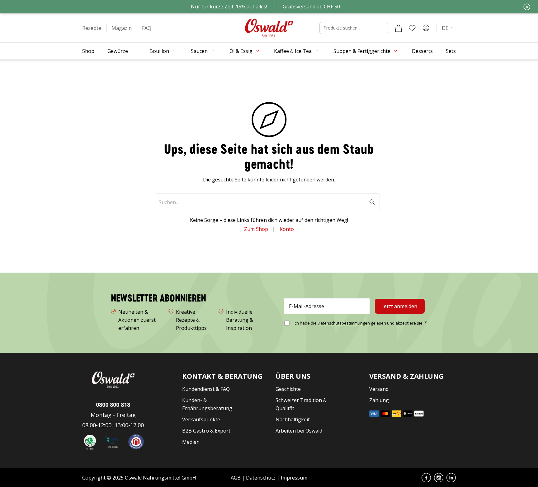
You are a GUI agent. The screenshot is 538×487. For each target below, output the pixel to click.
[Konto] (426, 28)
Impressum (294, 477)
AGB (236, 477)
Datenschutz (261, 477)
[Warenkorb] (398, 28)
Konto (287, 229)
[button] (91, 28)
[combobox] (353, 28)
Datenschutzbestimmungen (344, 323)
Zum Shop (256, 229)
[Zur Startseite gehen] (269, 27)
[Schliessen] (527, 7)
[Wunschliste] (412, 28)
